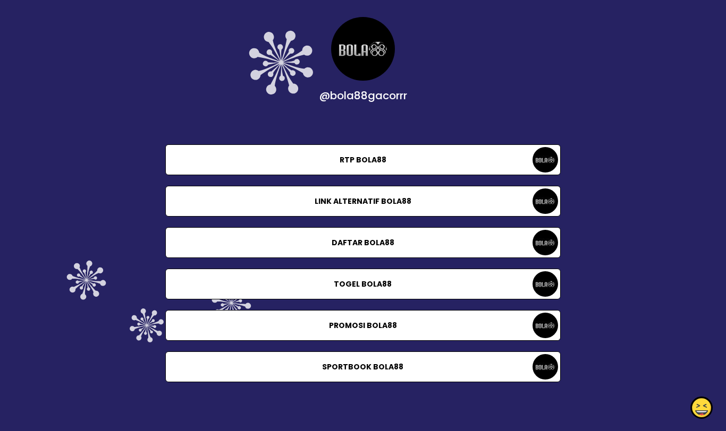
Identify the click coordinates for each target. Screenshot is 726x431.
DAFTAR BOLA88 (363, 242)
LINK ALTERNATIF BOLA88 (363, 201)
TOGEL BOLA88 (363, 284)
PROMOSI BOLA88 (363, 325)
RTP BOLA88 (363, 159)
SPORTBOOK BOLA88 (362, 366)
